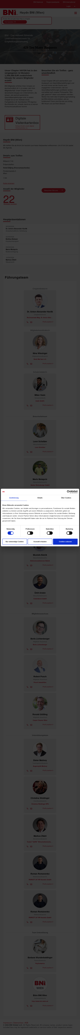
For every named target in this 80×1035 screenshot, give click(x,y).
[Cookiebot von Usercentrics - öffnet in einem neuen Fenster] (68, 491)
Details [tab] (40, 498)
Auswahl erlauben (40, 541)
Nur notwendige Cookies (15, 541)
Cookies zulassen (65, 541)
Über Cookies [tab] (66, 498)
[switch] (30, 533)
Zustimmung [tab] (14, 498)
